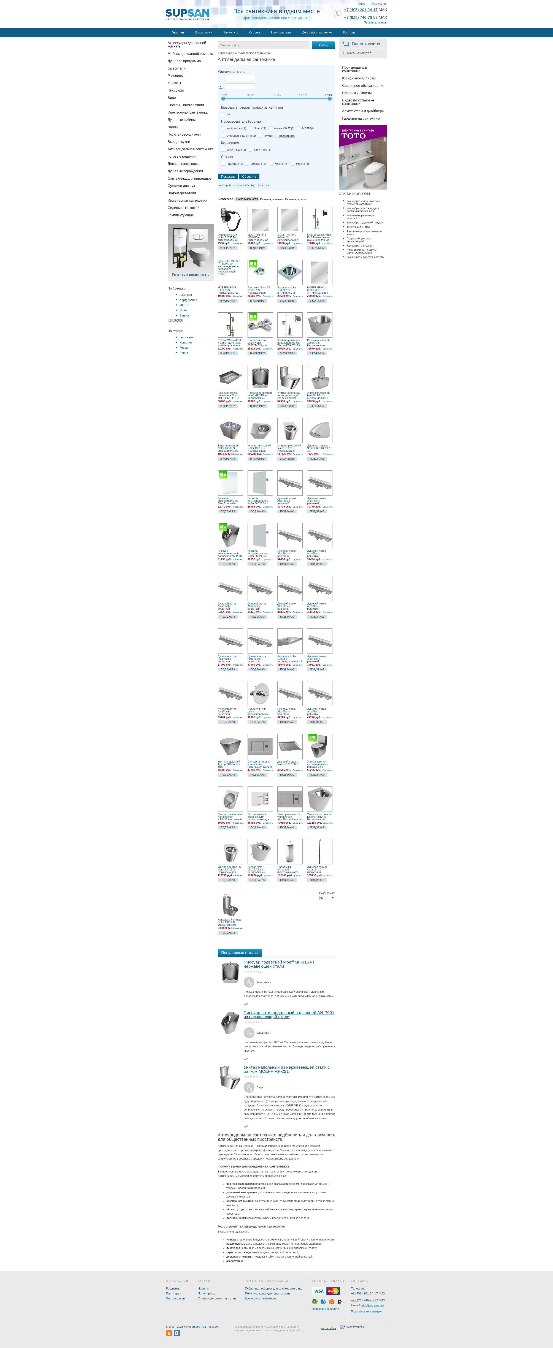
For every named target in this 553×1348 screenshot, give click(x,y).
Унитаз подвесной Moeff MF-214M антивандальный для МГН (318, 395)
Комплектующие (181, 215)
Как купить (230, 32)
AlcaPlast (186, 294)
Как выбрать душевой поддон (365, 222)
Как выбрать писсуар (359, 245)
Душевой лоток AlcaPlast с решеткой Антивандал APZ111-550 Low (287, 501)
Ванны (173, 127)
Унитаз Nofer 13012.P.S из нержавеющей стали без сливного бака (259, 869)
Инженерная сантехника (187, 200)
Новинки (204, 1288)
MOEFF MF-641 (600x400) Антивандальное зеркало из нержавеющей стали (287, 237)
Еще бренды (175, 319)
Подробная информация (366, 1311)
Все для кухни (179, 142)
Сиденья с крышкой (183, 208)
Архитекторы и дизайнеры (363, 111)
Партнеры (173, 1293)
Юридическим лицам (359, 78)
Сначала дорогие (296, 199)
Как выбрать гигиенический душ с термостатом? (363, 203)
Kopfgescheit (188, 300)
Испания (186, 342)
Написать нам (281, 32)
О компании (203, 32)
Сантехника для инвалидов (190, 178)
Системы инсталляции (186, 105)
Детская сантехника (183, 164)
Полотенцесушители (184, 134)
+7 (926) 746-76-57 (361, 17)
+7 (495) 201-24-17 (361, 10)
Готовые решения (182, 156)
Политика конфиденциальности (267, 1293)
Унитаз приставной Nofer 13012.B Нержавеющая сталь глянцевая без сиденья (260, 448)
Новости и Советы (357, 93)
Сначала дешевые (271, 199)
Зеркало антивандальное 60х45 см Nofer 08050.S (228, 501)
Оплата (254, 32)
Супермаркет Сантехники (201, 1326)
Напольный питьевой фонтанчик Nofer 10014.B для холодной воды (287, 869)
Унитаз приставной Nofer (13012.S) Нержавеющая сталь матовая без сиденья (319, 817)
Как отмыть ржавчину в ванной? (361, 217)
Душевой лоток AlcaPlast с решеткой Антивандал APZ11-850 (319, 606)
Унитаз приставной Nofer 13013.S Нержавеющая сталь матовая (230, 869)
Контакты (349, 32)
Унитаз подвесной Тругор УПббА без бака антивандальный (229, 764)
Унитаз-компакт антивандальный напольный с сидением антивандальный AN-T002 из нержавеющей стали (317, 764)
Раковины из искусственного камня (364, 233)
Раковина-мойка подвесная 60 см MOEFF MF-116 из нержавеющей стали (229, 395)
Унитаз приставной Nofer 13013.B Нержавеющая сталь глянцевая (289, 448)
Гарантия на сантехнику (361, 118)
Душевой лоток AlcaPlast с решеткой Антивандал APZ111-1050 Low (318, 659)
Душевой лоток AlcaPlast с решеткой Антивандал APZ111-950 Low (228, 659)
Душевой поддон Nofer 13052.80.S (287, 763)
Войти (361, 4)
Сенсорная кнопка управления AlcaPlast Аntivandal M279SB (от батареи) (260, 764)
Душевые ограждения (185, 171)
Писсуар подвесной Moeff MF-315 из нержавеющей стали (260, 395)
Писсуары (176, 90)
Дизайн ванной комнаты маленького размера (362, 251)
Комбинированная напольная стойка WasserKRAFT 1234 (289, 343)
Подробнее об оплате (325, 1308)
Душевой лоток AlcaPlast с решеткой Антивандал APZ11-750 (260, 606)
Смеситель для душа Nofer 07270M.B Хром (257, 343)
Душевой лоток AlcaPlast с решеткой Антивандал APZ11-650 (319, 553)
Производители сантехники (354, 69)
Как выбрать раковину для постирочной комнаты (363, 210)
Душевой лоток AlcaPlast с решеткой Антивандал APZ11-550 (319, 501)
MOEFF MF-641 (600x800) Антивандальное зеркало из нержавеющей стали (317, 290)
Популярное (206, 1293)
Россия (184, 347)
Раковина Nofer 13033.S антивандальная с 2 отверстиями (289, 659)
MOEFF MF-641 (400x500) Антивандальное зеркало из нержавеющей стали (258, 237)
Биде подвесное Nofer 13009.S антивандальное (228, 448)
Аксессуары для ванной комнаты (187, 44)
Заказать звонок (375, 22)
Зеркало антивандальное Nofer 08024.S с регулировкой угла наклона (259, 553)
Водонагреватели (182, 193)
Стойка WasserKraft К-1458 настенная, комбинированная (230, 343)
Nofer (183, 310)
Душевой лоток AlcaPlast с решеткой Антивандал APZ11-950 (260, 659)
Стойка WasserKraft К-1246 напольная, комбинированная (319, 237)
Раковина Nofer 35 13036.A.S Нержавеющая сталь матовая (259, 290)
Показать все (286, 136)
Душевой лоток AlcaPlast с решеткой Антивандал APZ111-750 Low (228, 606)
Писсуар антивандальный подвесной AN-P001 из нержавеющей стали (230, 553)
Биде (172, 98)
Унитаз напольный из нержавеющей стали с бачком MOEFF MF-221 (288, 395)
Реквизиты (173, 1288)
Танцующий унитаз (358, 226)
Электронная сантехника (188, 112)
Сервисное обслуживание (363, 85)
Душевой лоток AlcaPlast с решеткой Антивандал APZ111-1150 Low (288, 711)
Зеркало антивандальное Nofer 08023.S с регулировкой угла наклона (259, 501)
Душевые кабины (182, 120)
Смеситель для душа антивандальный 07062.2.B (258, 711)
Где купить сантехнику (260, 1298)
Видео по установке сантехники (358, 102)
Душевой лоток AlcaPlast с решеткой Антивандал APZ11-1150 (319, 711)
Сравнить (238, 243)
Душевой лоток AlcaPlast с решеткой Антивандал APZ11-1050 (230, 711)
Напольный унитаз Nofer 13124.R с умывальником (229, 922)
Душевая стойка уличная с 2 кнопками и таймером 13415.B (318, 869)
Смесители (176, 68)
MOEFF (185, 305)
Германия (187, 337)
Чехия (184, 352)
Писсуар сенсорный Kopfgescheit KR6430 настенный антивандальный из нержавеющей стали (230, 817)
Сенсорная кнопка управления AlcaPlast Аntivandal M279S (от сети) (289, 817)
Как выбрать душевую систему (365, 257)
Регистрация (378, 4)
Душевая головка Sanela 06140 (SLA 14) (318, 448)
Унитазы (174, 83)
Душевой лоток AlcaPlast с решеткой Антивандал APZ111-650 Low (287, 553)
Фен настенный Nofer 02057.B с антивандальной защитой (228, 237)
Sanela (184, 315)
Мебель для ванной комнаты (191, 53)
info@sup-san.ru (372, 1305)
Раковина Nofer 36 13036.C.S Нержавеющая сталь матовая (318, 343)
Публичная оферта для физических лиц (273, 1288)
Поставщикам (175, 1298)
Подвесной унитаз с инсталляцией (359, 240)
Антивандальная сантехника (191, 149)
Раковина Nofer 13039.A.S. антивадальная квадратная (286, 290)
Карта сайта (328, 1328)
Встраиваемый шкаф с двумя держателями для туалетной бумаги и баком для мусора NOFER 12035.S (260, 817)
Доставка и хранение (317, 32)
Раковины (176, 76)
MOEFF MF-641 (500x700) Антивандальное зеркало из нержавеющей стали (228, 290)
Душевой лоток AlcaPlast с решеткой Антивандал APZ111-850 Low (287, 606)
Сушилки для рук (181, 186)
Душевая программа (184, 61)
